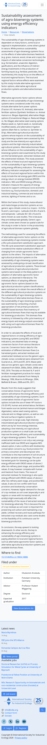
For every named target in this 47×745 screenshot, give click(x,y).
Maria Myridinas (8, 632)
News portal (11, 656)
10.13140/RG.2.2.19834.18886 (14, 557)
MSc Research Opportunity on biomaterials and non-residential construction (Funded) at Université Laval (23, 685)
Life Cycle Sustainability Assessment (16, 567)
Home (4, 32)
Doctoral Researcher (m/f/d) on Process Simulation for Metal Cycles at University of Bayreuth (21, 667)
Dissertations (28, 32)
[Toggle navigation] (42, 4)
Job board (10, 694)
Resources (14, 32)
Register (22, 728)
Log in (9, 728)
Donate (8, 715)
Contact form (11, 713)
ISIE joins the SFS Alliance (12, 640)
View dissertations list (24, 608)
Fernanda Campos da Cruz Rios (15, 648)
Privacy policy (21, 737)
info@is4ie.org (11, 710)
